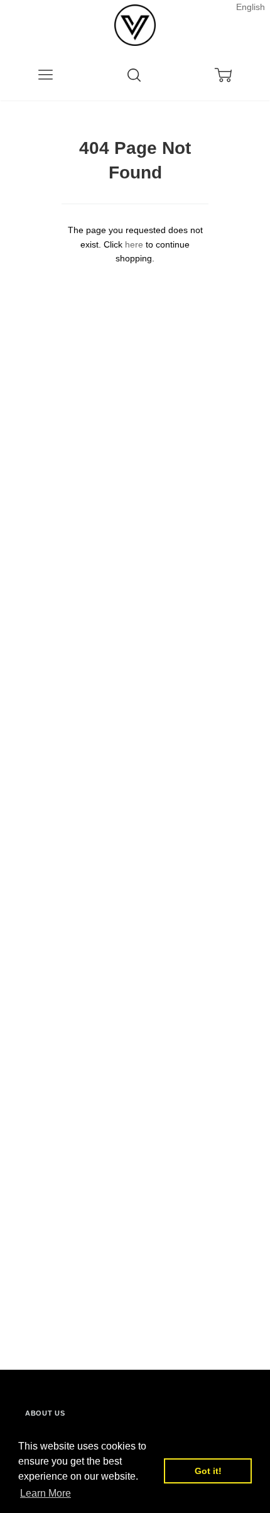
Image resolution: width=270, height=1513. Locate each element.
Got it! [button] (208, 1471)
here (134, 244)
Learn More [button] (45, 1493)
